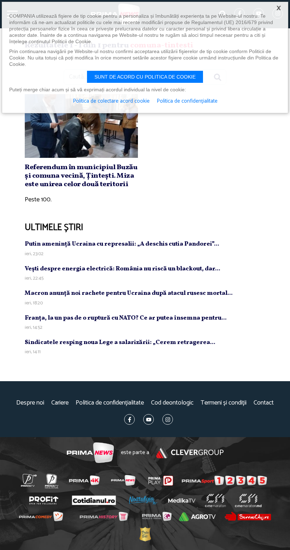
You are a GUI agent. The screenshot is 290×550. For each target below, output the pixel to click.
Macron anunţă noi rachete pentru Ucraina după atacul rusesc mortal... (129, 293)
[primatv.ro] (28, 480)
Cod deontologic (172, 403)
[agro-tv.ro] (197, 516)
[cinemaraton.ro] (215, 500)
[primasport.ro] (224, 480)
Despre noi (30, 403)
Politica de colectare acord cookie (111, 101)
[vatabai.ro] (145, 534)
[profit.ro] (43, 501)
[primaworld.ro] (156, 516)
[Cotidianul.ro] (94, 500)
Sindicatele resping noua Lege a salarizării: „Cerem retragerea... (120, 342)
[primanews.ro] (123, 480)
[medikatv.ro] (182, 500)
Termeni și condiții (223, 403)
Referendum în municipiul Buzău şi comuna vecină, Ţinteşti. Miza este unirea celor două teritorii (81, 175)
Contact (264, 403)
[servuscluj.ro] (248, 516)
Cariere (60, 403)
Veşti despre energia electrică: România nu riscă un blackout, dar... (122, 269)
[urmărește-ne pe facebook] (129, 419)
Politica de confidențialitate (110, 403)
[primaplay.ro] (161, 480)
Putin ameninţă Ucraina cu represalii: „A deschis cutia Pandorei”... (122, 244)
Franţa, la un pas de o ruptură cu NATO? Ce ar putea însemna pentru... (126, 318)
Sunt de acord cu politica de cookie (145, 77)
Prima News (90, 452)
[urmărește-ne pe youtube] (148, 419)
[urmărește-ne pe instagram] (167, 419)
